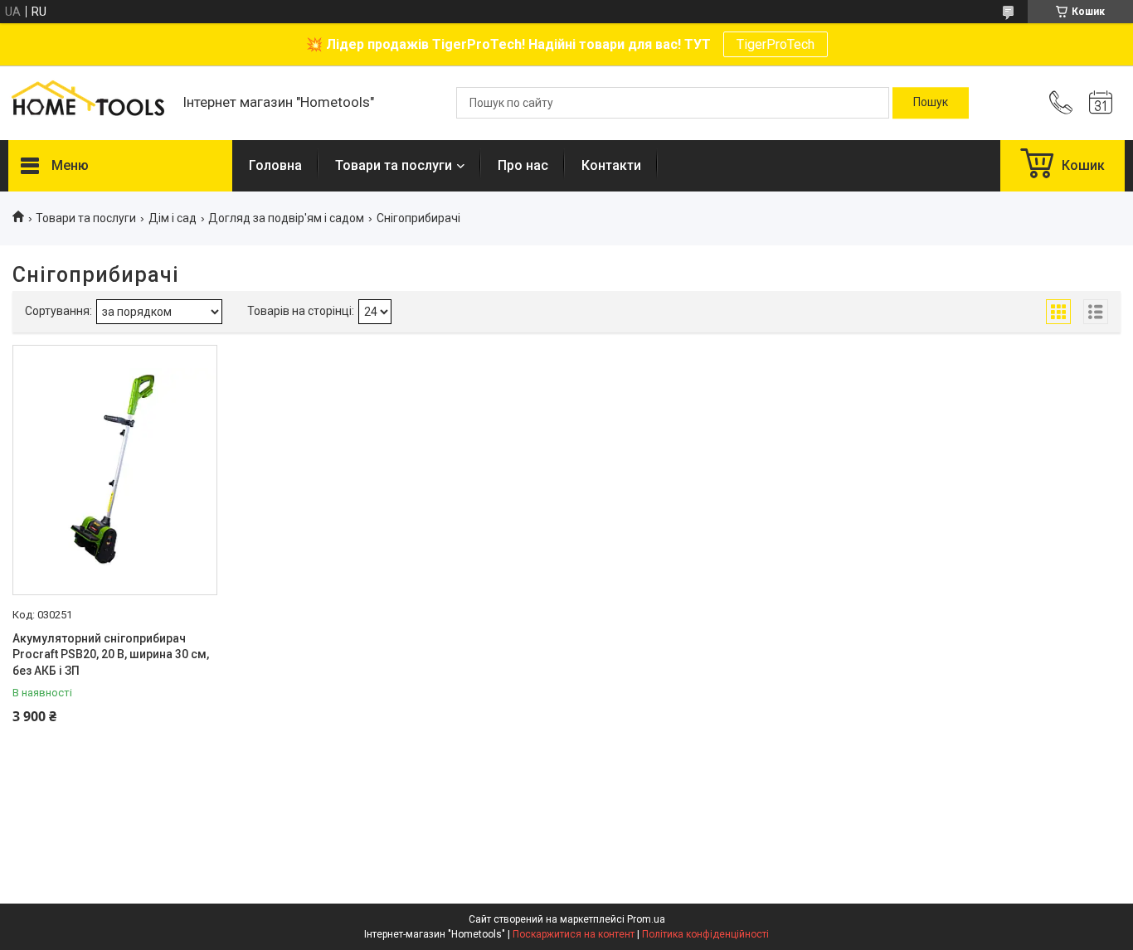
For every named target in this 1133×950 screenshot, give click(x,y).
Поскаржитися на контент (574, 934)
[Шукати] (930, 103)
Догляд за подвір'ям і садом (286, 218)
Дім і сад (172, 218)
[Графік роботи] (1100, 102)
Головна (275, 165)
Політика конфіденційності (705, 934)
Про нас (523, 165)
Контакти (611, 165)
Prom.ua (646, 919)
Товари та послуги (393, 165)
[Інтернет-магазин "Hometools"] (87, 103)
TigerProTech (775, 44)
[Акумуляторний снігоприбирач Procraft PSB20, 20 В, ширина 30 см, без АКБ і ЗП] (114, 470)
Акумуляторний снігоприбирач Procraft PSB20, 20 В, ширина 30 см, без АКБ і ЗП (110, 654)
